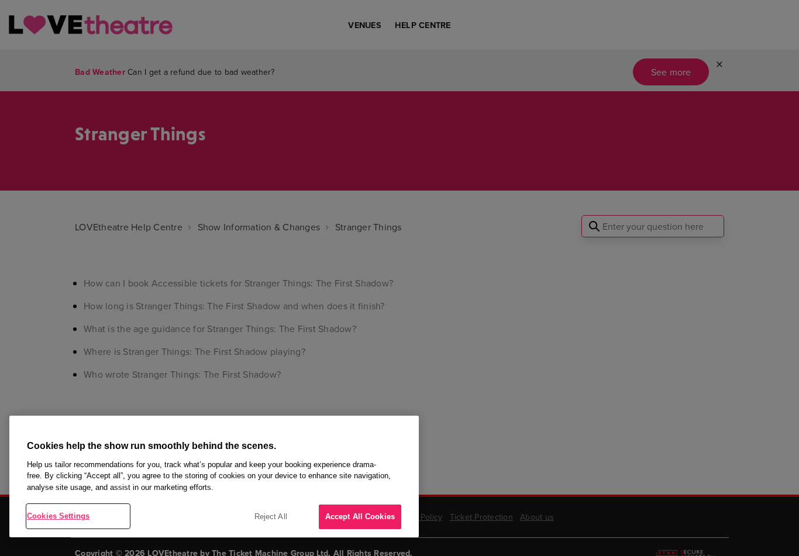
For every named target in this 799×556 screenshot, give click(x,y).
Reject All (270, 516)
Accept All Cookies (360, 516)
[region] (214, 476)
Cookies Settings (58, 516)
